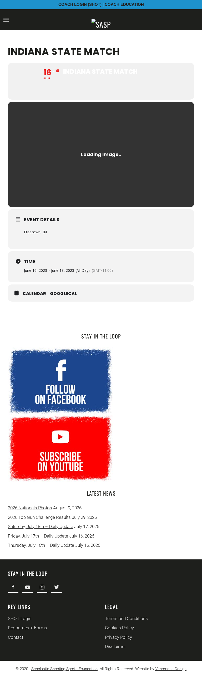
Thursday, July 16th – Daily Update (41, 545)
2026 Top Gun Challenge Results (39, 517)
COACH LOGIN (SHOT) (80, 4)
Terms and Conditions (126, 618)
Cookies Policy (119, 627)
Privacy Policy (118, 637)
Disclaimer (115, 646)
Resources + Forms (27, 627)
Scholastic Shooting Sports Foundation (64, 668)
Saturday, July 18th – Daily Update (40, 526)
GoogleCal (63, 293)
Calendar (34, 293)
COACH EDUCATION (124, 4)
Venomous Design (170, 668)
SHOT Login (19, 618)
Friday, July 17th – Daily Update (38, 536)
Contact (15, 637)
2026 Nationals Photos (30, 507)
